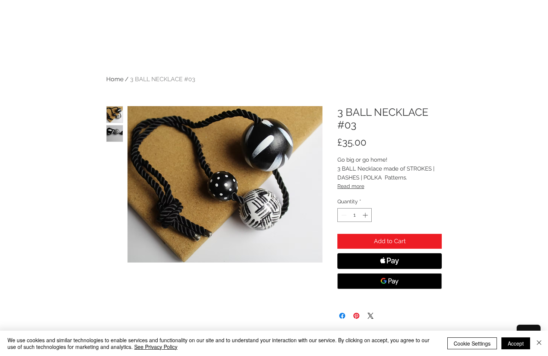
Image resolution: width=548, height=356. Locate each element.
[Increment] (366, 215)
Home (114, 79)
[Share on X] (370, 315)
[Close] (539, 343)
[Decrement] (343, 215)
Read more (350, 186)
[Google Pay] (389, 281)
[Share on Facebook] (342, 315)
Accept (516, 343)
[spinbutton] (354, 215)
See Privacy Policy (155, 346)
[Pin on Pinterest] (356, 315)
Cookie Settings (472, 343)
